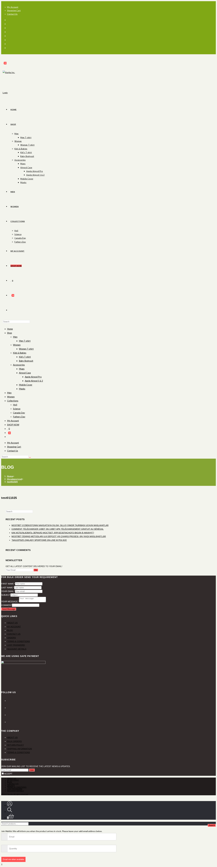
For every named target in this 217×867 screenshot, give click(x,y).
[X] (8, 19)
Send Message (8, 609)
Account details (16, 649)
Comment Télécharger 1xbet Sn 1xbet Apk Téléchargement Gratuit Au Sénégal (58, 529)
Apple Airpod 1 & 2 (34, 380)
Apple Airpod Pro (33, 376)
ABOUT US (12, 737)
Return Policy (15, 745)
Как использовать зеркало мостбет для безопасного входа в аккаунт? (53, 533)
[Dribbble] (9, 31)
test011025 (12, 482)
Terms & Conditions (18, 641)
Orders (11, 637)
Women (17, 344)
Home (10, 328)
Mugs (22, 368)
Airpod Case (25, 372)
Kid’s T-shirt (25, 356)
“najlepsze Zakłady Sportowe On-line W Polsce (39, 540)
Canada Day (19, 412)
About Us (12, 623)
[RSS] (9, 47)
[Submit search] (30, 457)
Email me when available (13, 859)
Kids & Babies (19, 352)
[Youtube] (9, 39)
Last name (7, 587)
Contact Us (13, 634)
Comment (6, 605)
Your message (10, 601)
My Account (13, 420)
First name (8, 584)
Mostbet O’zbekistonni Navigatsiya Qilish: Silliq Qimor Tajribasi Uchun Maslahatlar (60, 525)
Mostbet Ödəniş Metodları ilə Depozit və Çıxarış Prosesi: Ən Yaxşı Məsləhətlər (59, 536)
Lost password (16, 645)
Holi (15, 404)
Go (36, 570)
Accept (8, 774)
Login (5, 92)
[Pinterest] (9, 27)
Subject (5, 595)
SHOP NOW (13, 424)
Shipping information (19, 749)
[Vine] (9, 43)
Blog (10, 630)
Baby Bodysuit (26, 360)
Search (212, 825)
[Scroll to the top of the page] (2, 797)
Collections (12, 400)
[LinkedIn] (8, 715)
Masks (22, 388)
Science (16, 408)
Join (32, 770)
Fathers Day (19, 416)
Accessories (19, 364)
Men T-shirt (25, 340)
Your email (8, 591)
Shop (9, 332)
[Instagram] (9, 35)
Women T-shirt (26, 348)
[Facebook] (9, 23)
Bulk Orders (14, 741)
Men (15, 336)
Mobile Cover (25, 384)
